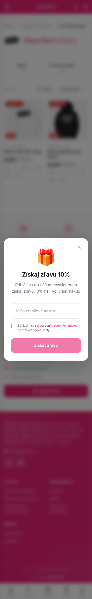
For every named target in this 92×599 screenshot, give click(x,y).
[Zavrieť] (79, 247)
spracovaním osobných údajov (56, 325)
